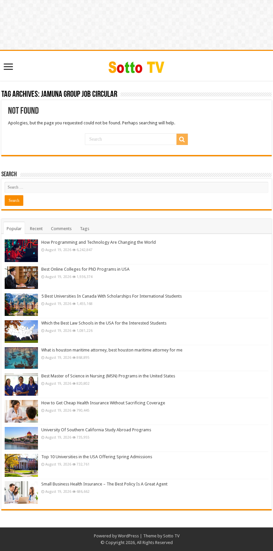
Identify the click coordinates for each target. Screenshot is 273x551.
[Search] (182, 139)
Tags (84, 228)
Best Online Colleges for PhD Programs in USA (85, 269)
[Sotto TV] (137, 65)
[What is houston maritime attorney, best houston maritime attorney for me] (21, 358)
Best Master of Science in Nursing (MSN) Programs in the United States (108, 375)
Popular (14, 228)
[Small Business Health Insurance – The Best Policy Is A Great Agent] (21, 492)
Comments (61, 228)
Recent (36, 228)
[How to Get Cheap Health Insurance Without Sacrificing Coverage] (21, 411)
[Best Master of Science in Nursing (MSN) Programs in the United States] (21, 384)
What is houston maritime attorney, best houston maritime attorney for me (111, 349)
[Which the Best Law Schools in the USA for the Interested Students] (21, 331)
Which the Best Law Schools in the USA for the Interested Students (103, 323)
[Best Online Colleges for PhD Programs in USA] (21, 277)
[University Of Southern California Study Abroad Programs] (21, 438)
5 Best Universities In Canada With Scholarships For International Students (111, 296)
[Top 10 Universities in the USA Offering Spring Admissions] (21, 465)
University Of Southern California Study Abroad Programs (96, 429)
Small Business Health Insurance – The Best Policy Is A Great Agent (104, 484)
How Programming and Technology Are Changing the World (98, 242)
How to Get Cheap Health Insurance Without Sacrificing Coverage (103, 402)
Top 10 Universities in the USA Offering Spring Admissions (96, 456)
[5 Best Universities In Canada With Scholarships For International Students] (21, 304)
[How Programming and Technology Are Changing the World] (21, 250)
